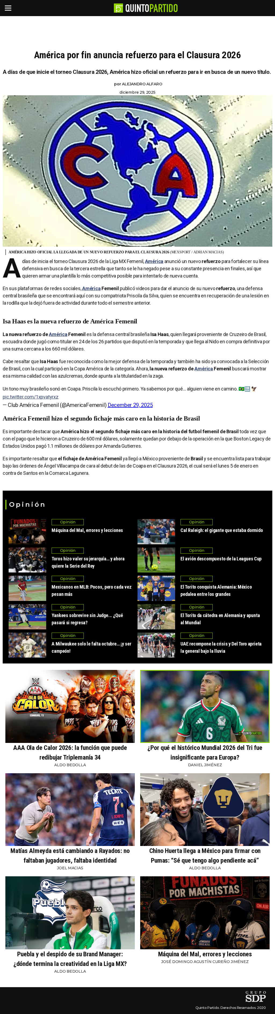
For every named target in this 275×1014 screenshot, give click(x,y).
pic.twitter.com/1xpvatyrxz (31, 397)
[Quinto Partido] (152, 8)
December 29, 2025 (130, 405)
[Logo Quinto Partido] (118, 8)
